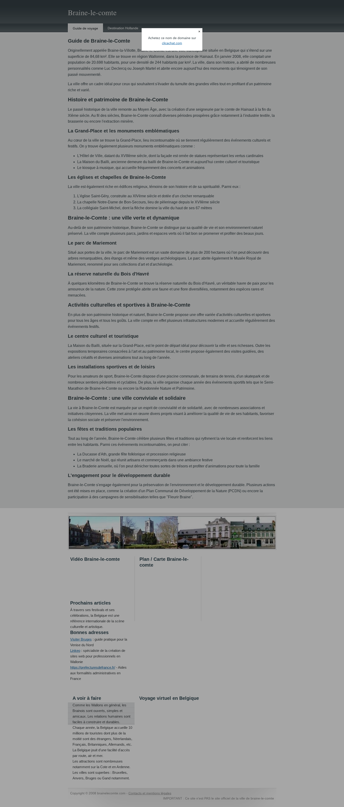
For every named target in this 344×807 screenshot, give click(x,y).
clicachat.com (172, 43)
